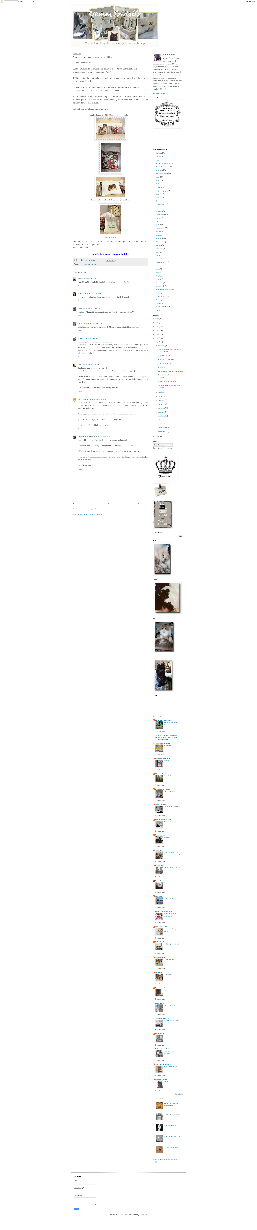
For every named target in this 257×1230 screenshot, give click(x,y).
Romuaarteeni (160, 988)
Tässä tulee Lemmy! (170, 1125)
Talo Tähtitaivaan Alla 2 (163, 1064)
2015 (157, 326)
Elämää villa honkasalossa (164, 911)
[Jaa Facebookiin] (113, 261)
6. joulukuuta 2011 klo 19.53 (91, 278)
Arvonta (158, 153)
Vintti (157, 300)
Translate (170, 448)
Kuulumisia (167, 974)
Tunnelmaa (159, 283)
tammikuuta (162, 431)
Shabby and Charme (162, 1018)
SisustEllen (158, 850)
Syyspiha (158, 272)
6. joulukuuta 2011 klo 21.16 (93, 323)
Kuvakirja (159, 211)
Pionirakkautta (168, 1036)
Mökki (158, 231)
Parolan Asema (160, 865)
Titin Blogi (158, 896)
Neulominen (159, 235)
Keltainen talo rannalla (162, 789)
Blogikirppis (159, 156)
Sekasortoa (159, 972)
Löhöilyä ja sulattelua (165, 355)
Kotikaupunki (160, 204)
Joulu (157, 177)
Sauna (157, 266)
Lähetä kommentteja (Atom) (87, 509)
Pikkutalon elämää (161, 942)
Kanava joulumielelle (164, 363)
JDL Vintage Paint (161, 173)
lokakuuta (161, 396)
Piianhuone (159, 249)
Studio (158, 269)
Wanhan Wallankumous (163, 758)
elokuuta (161, 404)
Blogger (144, 1214)
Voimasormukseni (169, 1005)
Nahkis (166, 1081)
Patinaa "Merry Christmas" (172, 1114)
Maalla (158, 225)
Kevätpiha (159, 187)
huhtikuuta (161, 420)
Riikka (80, 293)
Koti (157, 201)
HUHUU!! (167, 837)
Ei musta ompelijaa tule (171, 1147)
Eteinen (158, 160)
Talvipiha (158, 279)
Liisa (79, 308)
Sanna (80, 278)
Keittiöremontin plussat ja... (172, 806)
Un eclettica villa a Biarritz (172, 1020)
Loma (157, 221)
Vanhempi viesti (143, 504)
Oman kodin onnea (161, 926)
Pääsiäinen (159, 252)
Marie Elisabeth (83, 399)
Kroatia (158, 208)
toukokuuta (161, 416)
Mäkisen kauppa (160, 957)
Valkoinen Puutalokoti (162, 743)
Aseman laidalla (83, 436)
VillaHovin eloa (160, 1033)
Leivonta (158, 218)
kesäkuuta (161, 412)
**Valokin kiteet (160, 774)
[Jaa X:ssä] (111, 261)
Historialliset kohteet (162, 167)
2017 (157, 319)
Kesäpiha (158, 184)
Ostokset (158, 242)
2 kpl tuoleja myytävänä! (171, 944)
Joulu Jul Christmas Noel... (166, 359)
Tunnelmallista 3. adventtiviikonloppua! (170, 371)
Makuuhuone (160, 228)
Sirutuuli (80, 338)
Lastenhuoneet (160, 214)
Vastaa (80, 286)
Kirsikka (80, 323)
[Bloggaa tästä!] (109, 261)
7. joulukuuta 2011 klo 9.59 (92, 338)
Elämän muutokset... (170, 898)
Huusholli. (158, 881)
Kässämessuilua (168, 883)
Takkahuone (159, 276)
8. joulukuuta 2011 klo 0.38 (90, 364)
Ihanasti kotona (160, 835)
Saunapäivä (167, 745)
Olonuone (159, 238)
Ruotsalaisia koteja (169, 791)
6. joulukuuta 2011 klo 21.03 (90, 308)
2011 (157, 342)
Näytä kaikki (179, 1094)
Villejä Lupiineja (160, 804)
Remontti (158, 255)
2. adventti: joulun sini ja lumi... (168, 381)
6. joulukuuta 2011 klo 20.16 (92, 293)
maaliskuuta (162, 424)
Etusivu (110, 504)
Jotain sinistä (159, 1003)
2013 (157, 334)
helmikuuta (161, 428)
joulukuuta (161, 345)
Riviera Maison (160, 259)
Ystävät (158, 310)
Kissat (157, 197)
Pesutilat (158, 245)
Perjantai (166, 990)
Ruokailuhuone (160, 262)
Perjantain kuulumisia (170, 1066)
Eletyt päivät (167, 776)
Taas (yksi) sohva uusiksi (172, 1136)
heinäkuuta (161, 408)
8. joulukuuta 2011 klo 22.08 (98, 399)
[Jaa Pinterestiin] (115, 261)
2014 (157, 330)
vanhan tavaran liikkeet (163, 296)
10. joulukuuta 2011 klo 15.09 (100, 436)
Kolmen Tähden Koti (162, 1049)
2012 (157, 338)
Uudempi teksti (78, 504)
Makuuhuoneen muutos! (171, 822)
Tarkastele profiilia (159, 93)
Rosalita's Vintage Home (163, 819)
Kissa (157, 194)
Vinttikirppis (159, 303)
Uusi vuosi (159, 293)
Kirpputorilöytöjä (161, 191)
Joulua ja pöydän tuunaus (172, 867)
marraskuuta (162, 392)
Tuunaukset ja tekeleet (90, 264)
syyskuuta (161, 400)
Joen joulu (161, 367)
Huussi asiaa (167, 760)
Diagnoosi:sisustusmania (163, 720)
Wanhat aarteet (160, 306)
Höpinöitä (159, 170)
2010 (157, 436)
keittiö (158, 180)
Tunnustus (159, 286)
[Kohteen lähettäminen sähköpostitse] (107, 261)
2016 (157, 323)
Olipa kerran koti (161, 1079)
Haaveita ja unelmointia (163, 163)
